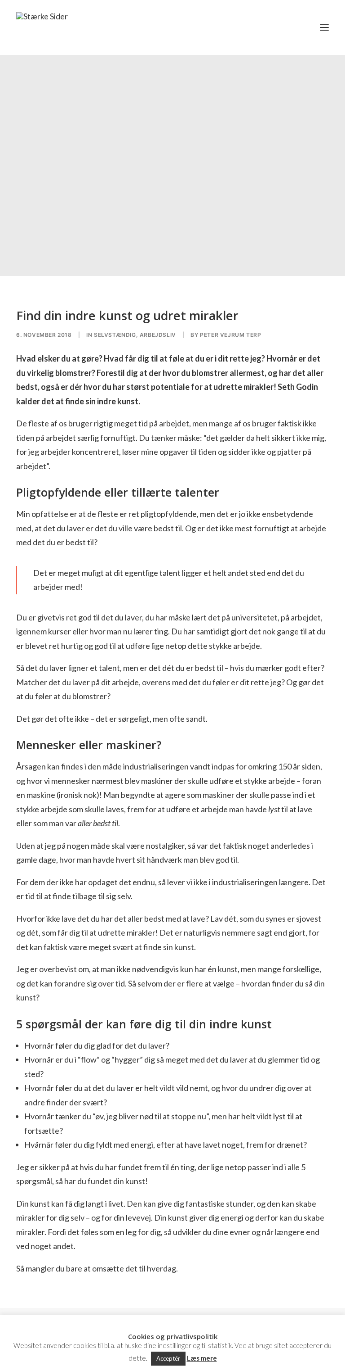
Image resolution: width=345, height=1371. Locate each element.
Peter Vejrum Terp (230, 334)
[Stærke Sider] (42, 27)
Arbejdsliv (158, 334)
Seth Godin (298, 387)
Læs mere (202, 1358)
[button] (324, 27)
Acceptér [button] (168, 1358)
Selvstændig (115, 334)
